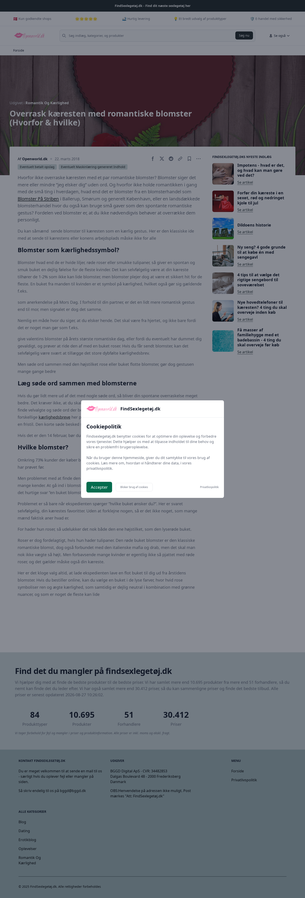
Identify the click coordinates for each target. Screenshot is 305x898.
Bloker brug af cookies (134, 487)
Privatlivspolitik (209, 487)
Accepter (99, 487)
